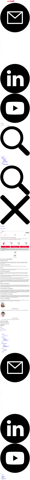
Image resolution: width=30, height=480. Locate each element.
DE (2, 124)
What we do (3, 157)
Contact (3, 163)
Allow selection (15, 246)
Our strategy (4, 345)
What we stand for (5, 335)
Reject (5, 246)
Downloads (4, 160)
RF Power (4, 338)
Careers (3, 162)
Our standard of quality (6, 340)
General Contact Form (5, 164)
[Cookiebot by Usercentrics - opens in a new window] (26, 232)
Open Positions (5, 349)
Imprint (2, 477)
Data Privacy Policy (13, 239)
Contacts (3, 351)
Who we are (3, 156)
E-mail (1, 327)
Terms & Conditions (4, 478)
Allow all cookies (24, 246)
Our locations (4, 350)
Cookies (3, 475)
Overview (4, 159)
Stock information (5, 346)
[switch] (11, 243)
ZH (3, 124)
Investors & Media (4, 158)
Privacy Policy (3, 476)
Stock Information (5, 161)
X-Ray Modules (5, 339)
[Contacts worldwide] (0, 227)
